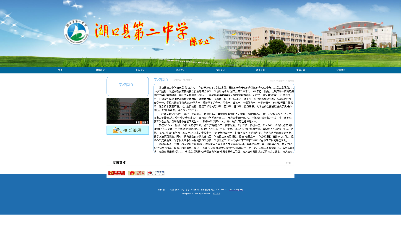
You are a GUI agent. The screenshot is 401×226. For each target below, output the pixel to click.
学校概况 (100, 70)
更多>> (289, 163)
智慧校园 (340, 70)
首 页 (60, 70)
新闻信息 (140, 70)
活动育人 (180, 70)
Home (271, 81)
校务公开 (260, 70)
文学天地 (300, 70)
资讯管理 (216, 193)
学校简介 (280, 81)
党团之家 (220, 70)
